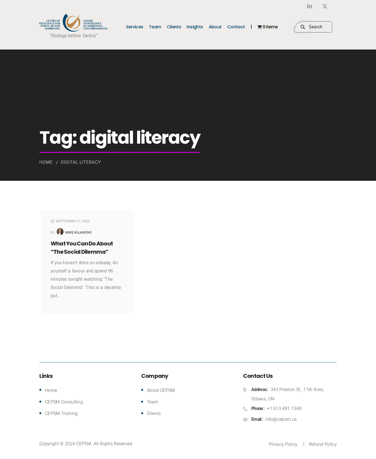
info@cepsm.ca (281, 419)
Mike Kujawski (78, 232)
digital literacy (81, 162)
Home (46, 162)
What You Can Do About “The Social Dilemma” (82, 248)
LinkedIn (310, 6)
